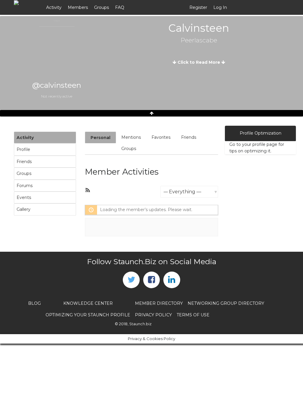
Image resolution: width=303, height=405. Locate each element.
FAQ (119, 7)
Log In (220, 7)
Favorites (161, 137)
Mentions (131, 137)
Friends (24, 161)
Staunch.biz (140, 324)
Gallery (23, 209)
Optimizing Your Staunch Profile (88, 315)
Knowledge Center (88, 303)
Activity (54, 7)
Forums (25, 185)
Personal (100, 137)
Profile (23, 149)
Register (198, 7)
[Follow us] (131, 280)
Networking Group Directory (226, 303)
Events (24, 197)
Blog (34, 303)
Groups (101, 7)
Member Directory (159, 303)
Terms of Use (193, 315)
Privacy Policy (153, 315)
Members (78, 7)
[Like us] (151, 280)
